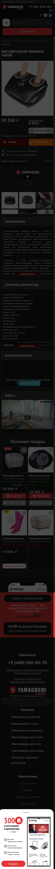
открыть (13, 863)
